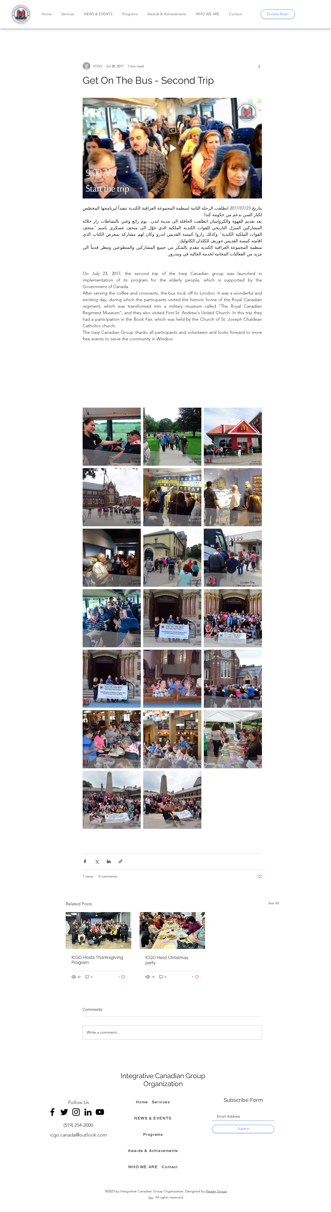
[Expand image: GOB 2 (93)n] (233, 437)
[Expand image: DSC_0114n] (233, 679)
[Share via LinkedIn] (108, 861)
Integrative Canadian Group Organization (163, 1080)
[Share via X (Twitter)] (97, 861)
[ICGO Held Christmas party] (172, 930)
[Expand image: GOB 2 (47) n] (233, 497)
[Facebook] (52, 1112)
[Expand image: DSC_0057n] (172, 800)
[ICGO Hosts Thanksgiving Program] (98, 930)
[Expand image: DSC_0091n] (172, 739)
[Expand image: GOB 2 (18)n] (172, 558)
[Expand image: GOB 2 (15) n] (233, 558)
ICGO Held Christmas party (166, 960)
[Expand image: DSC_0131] (172, 679)
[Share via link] (120, 861)
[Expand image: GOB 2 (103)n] (112, 437)
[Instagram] (76, 1112)
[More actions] (259, 66)
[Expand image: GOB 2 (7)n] (112, 618)
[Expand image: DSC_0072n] (233, 739)
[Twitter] (64, 1112)
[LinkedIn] (88, 1112)
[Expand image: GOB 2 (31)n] (112, 558)
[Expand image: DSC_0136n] (233, 618)
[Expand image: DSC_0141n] (172, 618)
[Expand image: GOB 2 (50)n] (172, 497)
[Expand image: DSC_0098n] (112, 739)
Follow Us (78, 1102)
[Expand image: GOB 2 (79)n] (172, 437)
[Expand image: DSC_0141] (112, 679)
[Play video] (172, 148)
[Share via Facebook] (85, 861)
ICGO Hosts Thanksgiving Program (97, 960)
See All (273, 903)
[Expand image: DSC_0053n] (112, 800)
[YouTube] (100, 1112)
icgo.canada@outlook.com (78, 1135)
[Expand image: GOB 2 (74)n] (112, 497)
